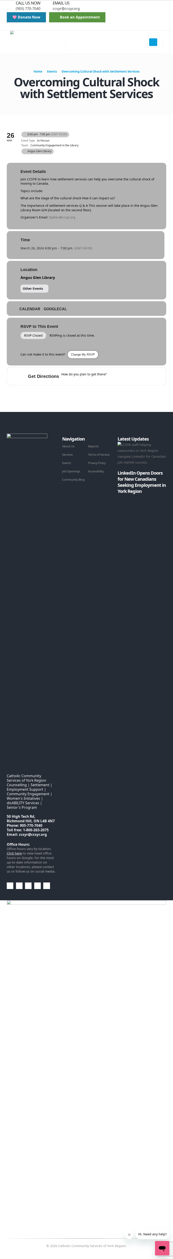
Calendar (29, 309)
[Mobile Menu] (153, 42)
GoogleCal (55, 309)
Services (67, 455)
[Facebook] (20, 27)
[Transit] (130, 376)
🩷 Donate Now (26, 17)
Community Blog (73, 480)
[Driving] (121, 376)
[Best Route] (112, 376)
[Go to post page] (119, 497)
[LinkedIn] (51, 27)
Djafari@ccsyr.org (62, 217)
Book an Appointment (79, 17)
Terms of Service (98, 455)
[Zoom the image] (27, 436)
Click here (14, 853)
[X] (28, 27)
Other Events (33, 288)
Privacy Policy (97, 463)
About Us (68, 446)
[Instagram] (43, 27)
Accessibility (96, 471)
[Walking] (139, 376)
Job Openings (71, 471)
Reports (93, 446)
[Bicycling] (148, 376)
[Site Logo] (37, 42)
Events (66, 463)
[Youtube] (35, 27)
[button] (10, 27)
